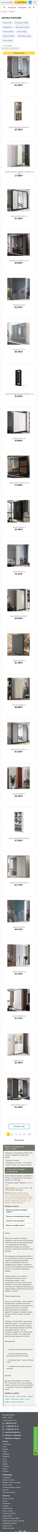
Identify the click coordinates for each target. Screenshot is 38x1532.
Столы (5, 1459)
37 (30, 1134)
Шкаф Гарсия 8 (19, 305)
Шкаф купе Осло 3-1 (19, 216)
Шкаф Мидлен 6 (19, 660)
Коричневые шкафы (24, 36)
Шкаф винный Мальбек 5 (19, 838)
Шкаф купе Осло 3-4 (19, 83)
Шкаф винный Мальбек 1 (19, 127)
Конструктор (22, 7)
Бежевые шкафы (8, 36)
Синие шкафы (7, 40)
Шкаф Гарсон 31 (19, 1016)
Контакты (6, 1490)
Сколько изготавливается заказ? (18, 1216)
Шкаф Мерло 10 (19, 572)
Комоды (5, 1449)
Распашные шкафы (21, 22)
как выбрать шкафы (22, 1188)
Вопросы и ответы (9, 1480)
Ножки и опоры (8, 1525)
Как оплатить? (7, 1485)
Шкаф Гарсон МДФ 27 (19, 616)
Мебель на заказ (8, 1498)
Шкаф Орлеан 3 (19, 527)
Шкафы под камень (17, 1402)
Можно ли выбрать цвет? (15, 1225)
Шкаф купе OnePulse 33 (19, 483)
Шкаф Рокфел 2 (19, 794)
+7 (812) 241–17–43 (12, 1429)
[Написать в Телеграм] (30, 2)
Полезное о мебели (9, 1513)
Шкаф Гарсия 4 (19, 927)
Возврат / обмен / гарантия (11, 1482)
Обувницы (6, 1454)
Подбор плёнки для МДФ (11, 1518)
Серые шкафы (22, 31)
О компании (7, 1477)
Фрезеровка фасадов (10, 1523)
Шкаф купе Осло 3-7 (19, 1105)
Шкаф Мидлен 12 (19, 705)
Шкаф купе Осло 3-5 (19, 749)
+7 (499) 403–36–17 (12, 1426)
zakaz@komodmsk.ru (12, 1432)
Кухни (4, 1446)
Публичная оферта (9, 1492)
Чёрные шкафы (8, 31)
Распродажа (12, 7)
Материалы (6, 1503)
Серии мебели (7, 1508)
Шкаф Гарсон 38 (19, 438)
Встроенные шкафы (22, 27)
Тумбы (5, 1451)
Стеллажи (6, 1466)
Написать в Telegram (12, 1438)
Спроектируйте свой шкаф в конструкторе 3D (15, 1170)
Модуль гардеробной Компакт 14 (19, 394)
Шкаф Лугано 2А (19, 972)
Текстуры (6, 1506)
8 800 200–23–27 (11, 1423)
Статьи (5, 1501)
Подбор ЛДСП (7, 1516)
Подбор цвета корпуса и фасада (13, 1521)
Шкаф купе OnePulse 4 (19, 883)
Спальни (5, 1471)
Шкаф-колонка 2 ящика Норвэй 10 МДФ (19, 172)
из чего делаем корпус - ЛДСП (22, 1199)
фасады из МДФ (10, 1201)
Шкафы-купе (7, 22)
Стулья (5, 1461)
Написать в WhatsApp (13, 1435)
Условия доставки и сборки (11, 1487)
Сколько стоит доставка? (15, 1221)
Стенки (5, 1469)
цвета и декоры (21, 1201)
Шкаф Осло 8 (19, 1060)
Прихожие (6, 1456)
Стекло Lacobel (8, 1511)
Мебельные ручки (8, 1528)
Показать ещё (19, 1126)
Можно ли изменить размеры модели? (16, 1211)
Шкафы (5, 1464)
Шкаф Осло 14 (19, 349)
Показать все (19, 1140)
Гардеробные (7, 27)
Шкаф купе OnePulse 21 (19, 261)
